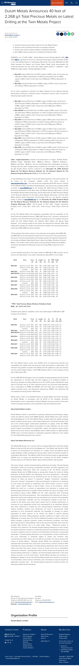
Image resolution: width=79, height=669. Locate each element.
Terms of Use (9, 656)
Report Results (27, 644)
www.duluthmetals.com (19, 183)
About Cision (45, 636)
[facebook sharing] (58, 34)
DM (66, 57)
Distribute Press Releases (27, 641)
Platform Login (63, 636)
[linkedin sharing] (65, 34)
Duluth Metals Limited (19, 620)
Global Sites (44, 641)
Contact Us (8, 640)
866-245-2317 (11, 634)
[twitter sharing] (61, 34)
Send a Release (57, 3)
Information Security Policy (22, 656)
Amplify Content (27, 646)
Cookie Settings (44, 656)
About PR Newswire (47, 634)
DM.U (17, 60)
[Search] (76, 3)
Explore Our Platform (29, 634)
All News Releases (64, 634)
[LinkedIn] (6, 643)
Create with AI (27, 638)
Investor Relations (28, 648)
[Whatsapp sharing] (69, 34)
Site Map (35, 656)
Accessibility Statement (12, 658)
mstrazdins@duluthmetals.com (24, 602)
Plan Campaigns (27, 636)
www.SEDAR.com (26, 188)
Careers (43, 638)
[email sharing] (72, 34)
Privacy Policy (63, 638)
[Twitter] (10, 643)
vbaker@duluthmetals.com (46, 602)
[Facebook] (8, 643)
